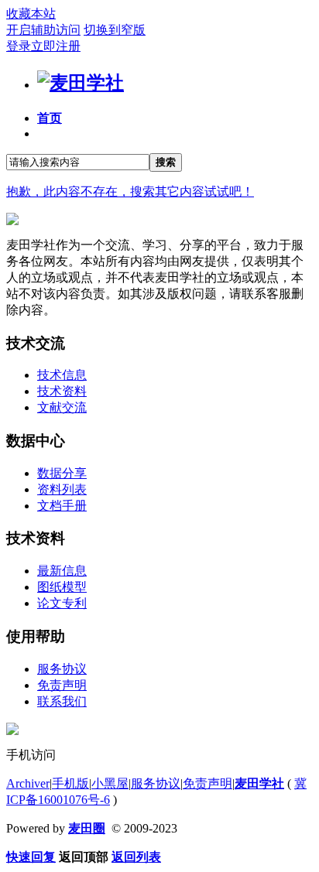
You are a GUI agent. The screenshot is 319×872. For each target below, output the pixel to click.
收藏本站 (31, 13)
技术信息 (62, 374)
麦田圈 (86, 828)
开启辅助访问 (43, 29)
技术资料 (62, 391)
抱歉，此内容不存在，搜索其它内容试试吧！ (130, 191)
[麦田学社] (80, 83)
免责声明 (62, 685)
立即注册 (56, 46)
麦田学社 (259, 783)
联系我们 (62, 701)
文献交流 (62, 407)
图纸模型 (62, 586)
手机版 (70, 783)
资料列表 (62, 489)
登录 (18, 46)
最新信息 (62, 570)
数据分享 (62, 473)
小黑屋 (110, 783)
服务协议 (62, 668)
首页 (49, 118)
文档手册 (62, 505)
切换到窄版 (115, 29)
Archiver (28, 783)
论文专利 (62, 603)
